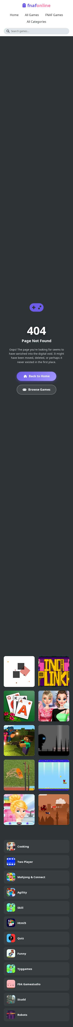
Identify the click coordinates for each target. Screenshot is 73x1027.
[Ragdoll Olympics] (19, 775)
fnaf (39, 5)
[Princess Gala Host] (19, 809)
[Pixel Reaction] (19, 671)
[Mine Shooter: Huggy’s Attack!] (19, 740)
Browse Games (39, 389)
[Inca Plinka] (53, 671)
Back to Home (39, 376)
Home (14, 15)
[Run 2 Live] (53, 740)
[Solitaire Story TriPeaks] (19, 706)
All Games (32, 15)
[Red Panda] (53, 775)
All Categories (36, 22)
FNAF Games (54, 15)
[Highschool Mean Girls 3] (53, 706)
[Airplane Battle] (53, 809)
